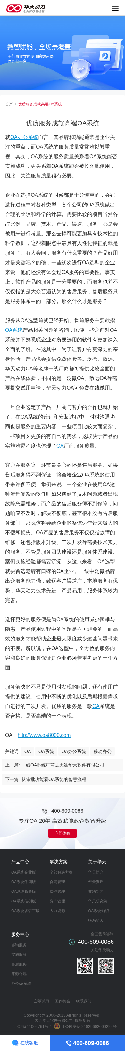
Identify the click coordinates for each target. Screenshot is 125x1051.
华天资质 (96, 882)
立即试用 (41, 1001)
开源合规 (19, 974)
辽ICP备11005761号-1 (32, 1026)
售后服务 (19, 964)
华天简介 (96, 872)
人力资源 (57, 911)
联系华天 (96, 920)
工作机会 (62, 1001)
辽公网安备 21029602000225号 (89, 1026)
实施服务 (19, 954)
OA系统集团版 (23, 882)
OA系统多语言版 (25, 911)
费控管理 (57, 891)
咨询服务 (19, 945)
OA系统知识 (98, 911)
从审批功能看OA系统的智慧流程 (53, 779)
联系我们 (83, 1001)
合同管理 (57, 882)
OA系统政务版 (23, 891)
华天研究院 (97, 901)
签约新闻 (96, 891)
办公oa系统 (21, 983)
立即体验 (62, 833)
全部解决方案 (61, 872)
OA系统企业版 (23, 872)
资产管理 (57, 901)
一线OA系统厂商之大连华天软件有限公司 (62, 764)
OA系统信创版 (23, 901)
